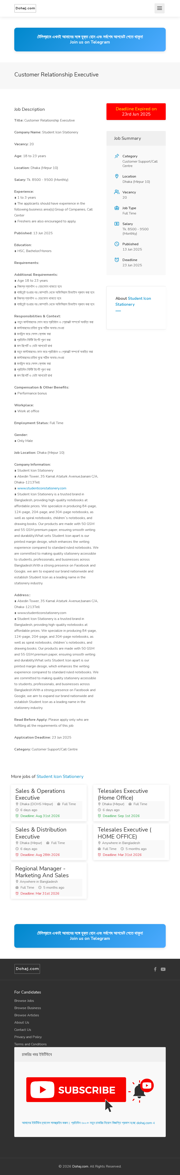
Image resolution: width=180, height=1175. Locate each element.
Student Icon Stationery (60, 776)
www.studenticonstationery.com (41, 488)
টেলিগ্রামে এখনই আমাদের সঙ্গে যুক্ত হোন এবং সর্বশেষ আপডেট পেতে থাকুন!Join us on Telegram (90, 39)
